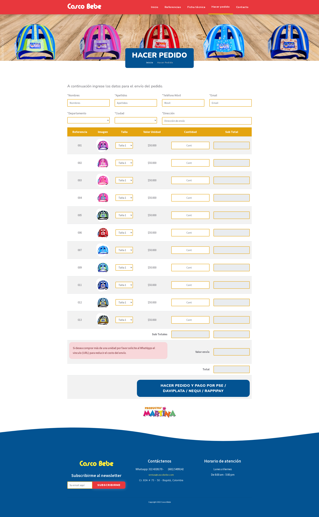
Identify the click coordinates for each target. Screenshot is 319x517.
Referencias (173, 7)
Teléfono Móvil (171, 95)
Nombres (73, 95)
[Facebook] (153, 488)
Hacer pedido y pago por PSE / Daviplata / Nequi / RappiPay (193, 388)
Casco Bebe (84, 7)
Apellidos (121, 95)
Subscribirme (108, 485)
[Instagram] (165, 488)
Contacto (242, 7)
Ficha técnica (196, 7)
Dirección (168, 113)
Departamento (76, 113)
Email (213, 95)
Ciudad (119, 113)
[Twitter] (159, 488)
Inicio (154, 7)
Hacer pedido (221, 7)
